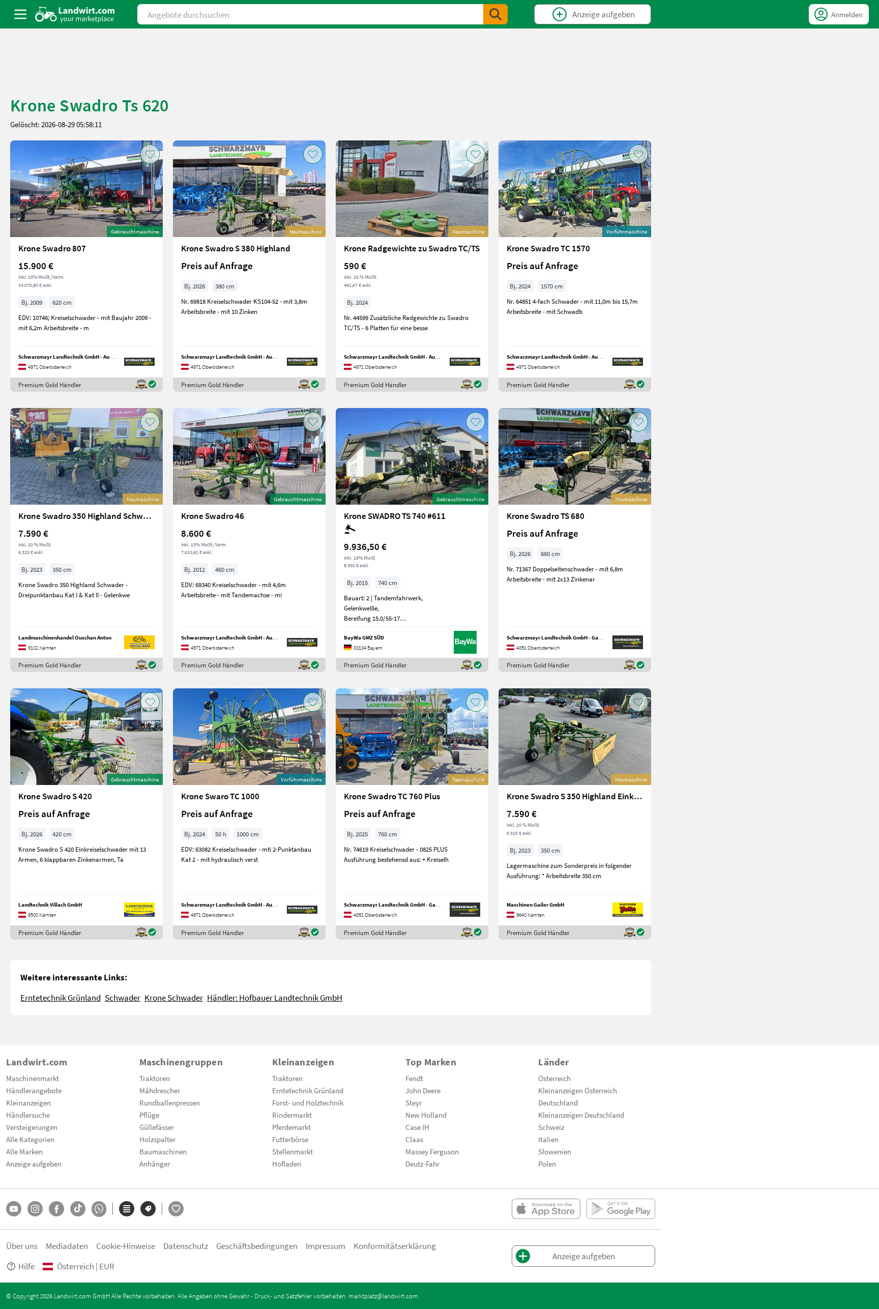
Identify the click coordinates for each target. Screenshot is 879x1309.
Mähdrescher (159, 1090)
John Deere (423, 1090)
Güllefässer (156, 1127)
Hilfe (26, 1266)
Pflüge (149, 1115)
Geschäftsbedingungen (257, 1246)
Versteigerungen (31, 1127)
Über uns (22, 1246)
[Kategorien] (126, 1208)
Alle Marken (24, 1151)
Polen (547, 1163)
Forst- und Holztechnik (307, 1102)
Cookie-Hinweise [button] (125, 1246)
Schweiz (551, 1127)
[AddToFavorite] (150, 154)
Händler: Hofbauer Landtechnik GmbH (274, 997)
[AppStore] (546, 1209)
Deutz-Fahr (422, 1163)
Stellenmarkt (292, 1151)
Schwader (122, 997)
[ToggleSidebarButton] (20, 14)
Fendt (414, 1078)
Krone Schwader (173, 997)
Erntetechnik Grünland (60, 997)
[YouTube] (13, 1208)
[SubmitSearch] (495, 14)
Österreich (554, 1078)
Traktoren (154, 1078)
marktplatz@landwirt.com (383, 1295)
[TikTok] (77, 1208)
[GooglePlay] (621, 1209)
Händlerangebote (34, 1090)
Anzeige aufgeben (34, 1163)
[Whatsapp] (99, 1209)
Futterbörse (290, 1139)
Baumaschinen (163, 1151)
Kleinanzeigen (28, 1102)
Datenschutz (185, 1246)
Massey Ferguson (432, 1151)
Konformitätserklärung (395, 1246)
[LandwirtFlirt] (176, 1208)
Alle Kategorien (30, 1139)
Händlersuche (28, 1115)
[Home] (75, 14)
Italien (548, 1139)
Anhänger (154, 1163)
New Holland (426, 1115)
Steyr (413, 1102)
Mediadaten (67, 1246)
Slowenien (554, 1151)
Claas (414, 1139)
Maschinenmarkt (32, 1078)
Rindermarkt (292, 1115)
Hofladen (286, 1163)
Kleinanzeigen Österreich (577, 1090)
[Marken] (148, 1208)
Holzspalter (157, 1139)
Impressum (325, 1246)
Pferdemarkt (291, 1127)
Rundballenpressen (169, 1102)
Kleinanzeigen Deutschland (581, 1115)
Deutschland (558, 1102)
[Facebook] (56, 1208)
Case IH (417, 1127)
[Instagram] (35, 1208)
